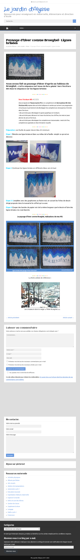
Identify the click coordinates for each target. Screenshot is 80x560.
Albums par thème (13, 480)
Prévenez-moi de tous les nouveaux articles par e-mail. (25, 364)
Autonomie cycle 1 (14, 489)
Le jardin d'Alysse (26, 9)
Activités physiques (14, 477)
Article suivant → (68, 317)
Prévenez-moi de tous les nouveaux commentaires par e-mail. (27, 361)
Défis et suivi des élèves (16, 500)
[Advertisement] (40, 401)
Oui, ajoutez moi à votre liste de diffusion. (22, 372)
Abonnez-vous (11, 551)
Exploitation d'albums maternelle (18, 495)
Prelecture (11, 515)
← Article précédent (12, 317)
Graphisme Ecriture (14, 506)
